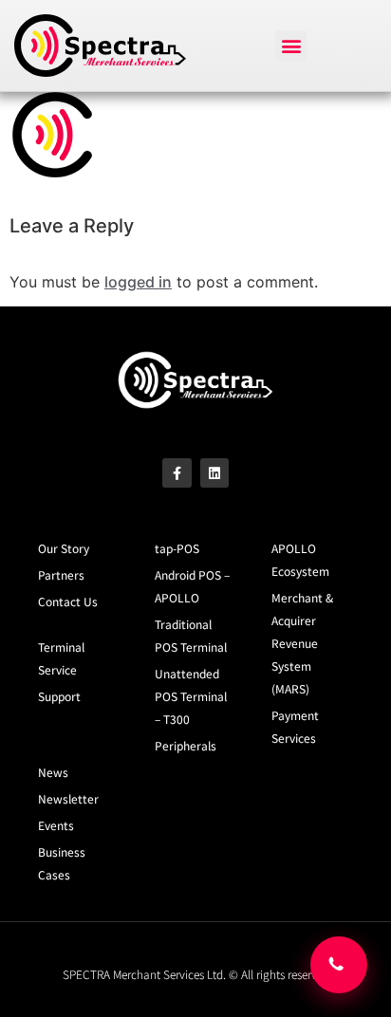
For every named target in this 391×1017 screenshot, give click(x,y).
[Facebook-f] (177, 473)
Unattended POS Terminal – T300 (191, 696)
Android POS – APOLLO (192, 585)
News (53, 772)
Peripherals (185, 745)
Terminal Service (61, 657)
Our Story (63, 548)
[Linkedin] (215, 473)
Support (59, 696)
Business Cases (61, 862)
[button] (291, 46)
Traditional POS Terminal (191, 635)
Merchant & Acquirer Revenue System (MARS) (302, 642)
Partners (61, 574)
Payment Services (295, 726)
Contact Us (68, 601)
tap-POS (177, 548)
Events (56, 825)
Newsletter (68, 798)
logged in (138, 281)
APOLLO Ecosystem (300, 559)
